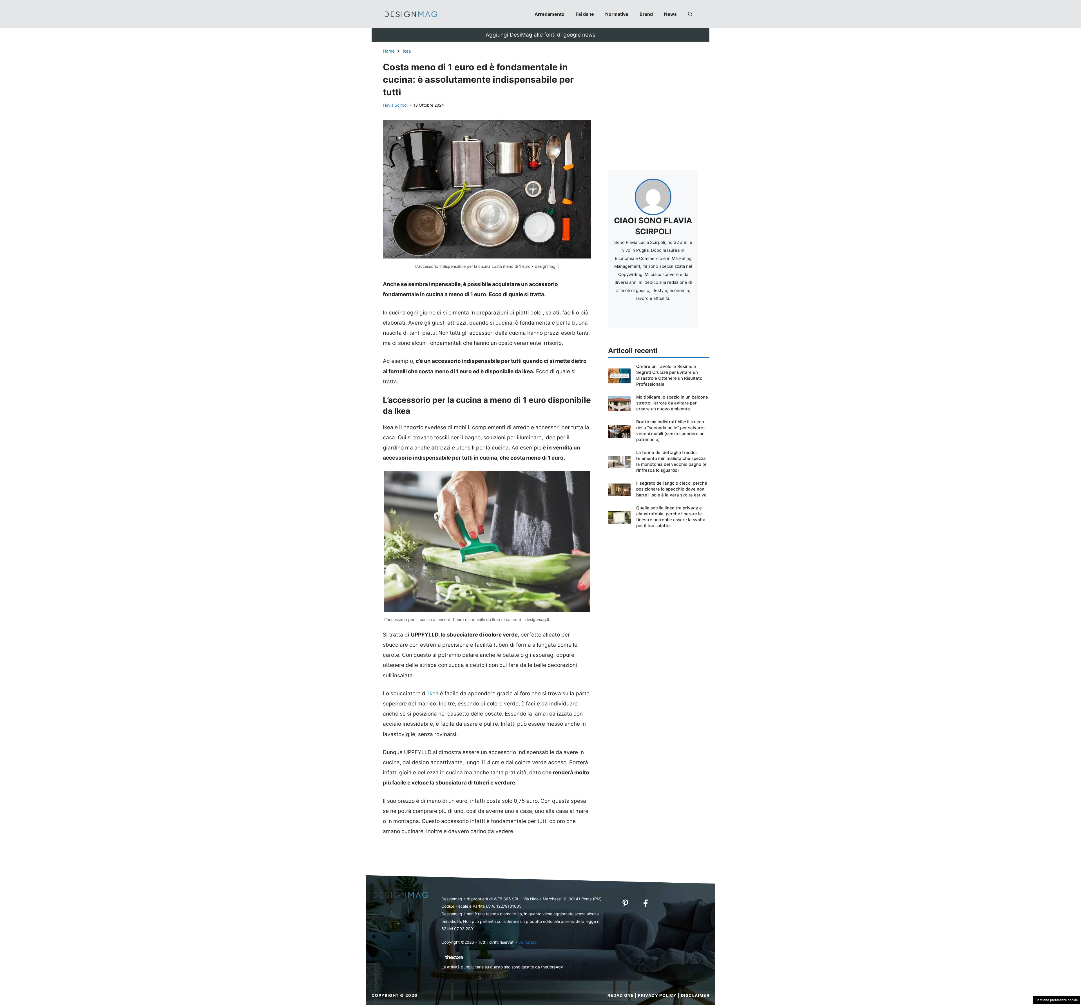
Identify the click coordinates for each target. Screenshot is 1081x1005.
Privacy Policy (657, 995)
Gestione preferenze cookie (1056, 1000)
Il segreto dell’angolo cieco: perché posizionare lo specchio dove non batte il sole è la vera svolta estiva (671, 489)
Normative (616, 14)
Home (389, 51)
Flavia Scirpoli (395, 105)
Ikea (407, 51)
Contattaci (527, 942)
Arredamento (549, 14)
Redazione (620, 995)
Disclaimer (695, 995)
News (670, 14)
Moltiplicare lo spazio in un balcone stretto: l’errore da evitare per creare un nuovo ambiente (672, 403)
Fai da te (585, 14)
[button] (690, 14)
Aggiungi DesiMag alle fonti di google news (540, 35)
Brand (646, 14)
